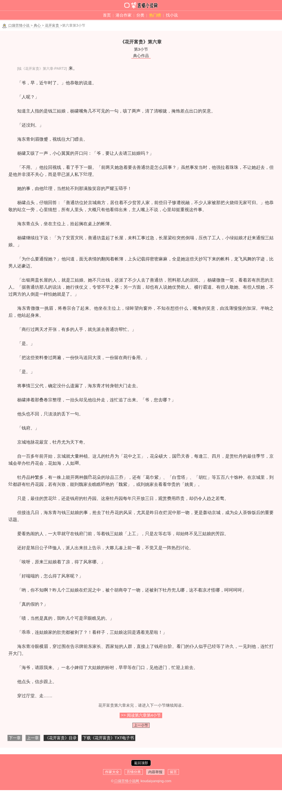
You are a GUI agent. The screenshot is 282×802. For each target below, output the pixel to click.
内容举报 (155, 772)
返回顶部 (141, 763)
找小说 (172, 15)
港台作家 (124, 15)
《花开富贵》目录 (61, 738)
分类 (140, 15)
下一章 (15, 738)
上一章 (33, 738)
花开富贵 (52, 25)
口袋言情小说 (19, 25)
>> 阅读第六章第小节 (141, 715)
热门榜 (155, 15)
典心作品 (141, 55)
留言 (173, 772)
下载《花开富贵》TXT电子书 (108, 738)
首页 (107, 15)
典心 (37, 25)
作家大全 (112, 772)
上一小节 (141, 725)
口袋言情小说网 (126, 781)
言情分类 (134, 772)
